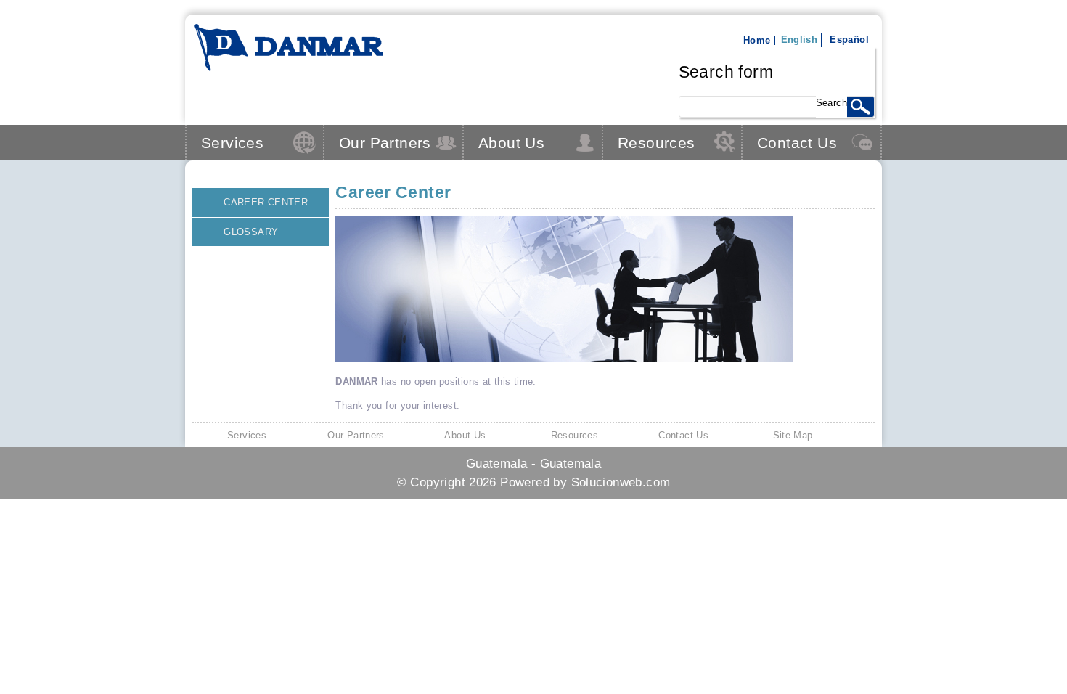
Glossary (251, 231)
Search (831, 102)
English (799, 39)
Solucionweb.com (621, 482)
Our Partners (385, 142)
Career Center (266, 202)
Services (232, 142)
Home (757, 40)
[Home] (288, 69)
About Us (511, 142)
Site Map (793, 435)
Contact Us (797, 142)
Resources (656, 142)
